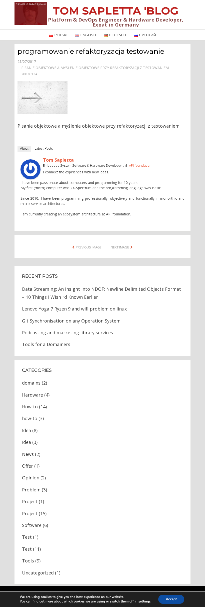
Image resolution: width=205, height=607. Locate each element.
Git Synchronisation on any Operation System (71, 321)
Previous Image (89, 247)
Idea (26, 430)
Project (30, 501)
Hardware (32, 395)
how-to (29, 418)
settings (144, 601)
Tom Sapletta (58, 160)
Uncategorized (38, 573)
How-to (30, 407)
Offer (27, 466)
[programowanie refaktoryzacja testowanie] (43, 97)
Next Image (120, 247)
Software (32, 525)
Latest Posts (43, 148)
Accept (171, 599)
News (28, 454)
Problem (31, 490)
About (24, 148)
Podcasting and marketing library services (67, 333)
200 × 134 (29, 74)
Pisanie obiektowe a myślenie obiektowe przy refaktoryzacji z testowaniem (95, 67)
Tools (28, 561)
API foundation (140, 165)
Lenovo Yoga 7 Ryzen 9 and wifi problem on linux (74, 309)
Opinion (30, 478)
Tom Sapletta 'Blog (115, 10)
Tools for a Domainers (46, 344)
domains (31, 383)
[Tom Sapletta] (30, 169)
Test (27, 537)
